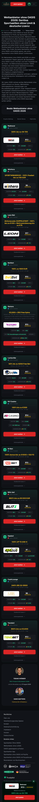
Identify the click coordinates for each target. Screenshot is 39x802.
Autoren (6, 732)
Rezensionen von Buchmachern (14, 760)
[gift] (29, 4)
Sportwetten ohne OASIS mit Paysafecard (18, 757)
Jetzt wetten (18, 155)
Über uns (7, 718)
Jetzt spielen (18, 4)
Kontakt (6, 724)
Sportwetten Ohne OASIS (12, 743)
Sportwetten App (9, 751)
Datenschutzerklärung (11, 727)
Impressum (7, 730)
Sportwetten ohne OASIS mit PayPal (16, 754)
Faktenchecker (9, 735)
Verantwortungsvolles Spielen (14, 721)
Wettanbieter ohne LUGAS (12, 746)
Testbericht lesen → (19, 158)
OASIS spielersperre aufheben (14, 749)
